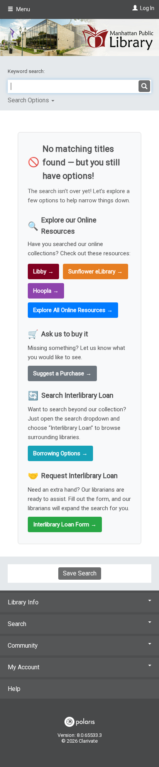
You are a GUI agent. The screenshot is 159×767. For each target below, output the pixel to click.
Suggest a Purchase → (62, 373)
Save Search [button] (79, 573)
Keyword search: (27, 71)
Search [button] (17, 624)
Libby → (43, 271)
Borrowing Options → (60, 453)
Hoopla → (46, 290)
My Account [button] (23, 667)
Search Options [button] (29, 100)
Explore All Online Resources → (73, 310)
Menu (22, 9)
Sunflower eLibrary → (95, 271)
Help (14, 688)
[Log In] (134, 8)
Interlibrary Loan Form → (64, 524)
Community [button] (23, 645)
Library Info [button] (23, 602)
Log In (147, 8)
